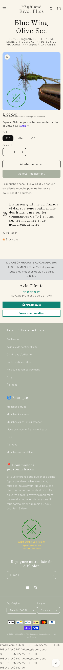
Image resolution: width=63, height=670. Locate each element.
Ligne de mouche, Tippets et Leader (27, 429)
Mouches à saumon (18, 414)
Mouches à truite (17, 406)
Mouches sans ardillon (20, 452)
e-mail (14, 499)
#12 (8, 138)
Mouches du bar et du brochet (24, 421)
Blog (9, 377)
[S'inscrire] (52, 575)
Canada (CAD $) (18, 610)
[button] (4, 8)
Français (45, 610)
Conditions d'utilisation (20, 354)
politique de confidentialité (22, 346)
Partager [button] (11, 232)
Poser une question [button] (31, 313)
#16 (33, 138)
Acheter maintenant (31, 173)
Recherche (13, 339)
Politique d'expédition (19, 362)
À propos (12, 384)
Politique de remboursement (23, 369)
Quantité (7, 145)
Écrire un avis (31, 304)
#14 (20, 138)
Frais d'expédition (10, 117)
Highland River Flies (21, 634)
